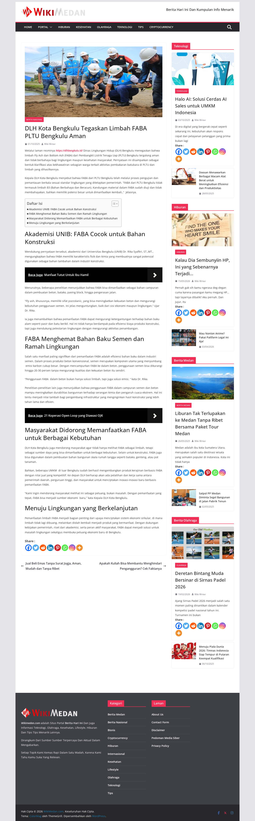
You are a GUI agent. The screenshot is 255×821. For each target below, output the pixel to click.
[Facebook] (28, 547)
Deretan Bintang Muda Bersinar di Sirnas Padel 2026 (200, 580)
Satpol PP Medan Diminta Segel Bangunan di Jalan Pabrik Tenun (214, 497)
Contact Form (160, 722)
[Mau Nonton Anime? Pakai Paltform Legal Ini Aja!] (184, 340)
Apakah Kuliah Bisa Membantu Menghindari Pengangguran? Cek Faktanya (130, 566)
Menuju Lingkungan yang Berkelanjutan (54, 223)
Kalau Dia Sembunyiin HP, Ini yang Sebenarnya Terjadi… (202, 267)
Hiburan (64, 27)
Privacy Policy (160, 746)
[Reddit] (43, 547)
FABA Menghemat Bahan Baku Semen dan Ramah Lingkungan (68, 213)
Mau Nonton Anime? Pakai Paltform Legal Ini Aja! (214, 337)
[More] (79, 547)
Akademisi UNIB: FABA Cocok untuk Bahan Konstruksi (62, 209)
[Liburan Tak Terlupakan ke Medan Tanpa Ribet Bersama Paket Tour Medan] (203, 383)
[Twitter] (35, 547)
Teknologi (124, 27)
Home (28, 27)
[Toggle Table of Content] (113, 203)
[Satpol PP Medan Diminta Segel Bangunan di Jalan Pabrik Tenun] (184, 500)
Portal (43, 27)
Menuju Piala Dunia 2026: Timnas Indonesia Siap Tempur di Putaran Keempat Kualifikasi (214, 652)
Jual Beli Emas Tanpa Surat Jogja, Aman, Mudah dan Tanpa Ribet (53, 566)
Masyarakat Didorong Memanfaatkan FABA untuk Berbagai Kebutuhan (73, 218)
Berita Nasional (34, 119)
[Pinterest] (57, 547)
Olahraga (104, 27)
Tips (141, 27)
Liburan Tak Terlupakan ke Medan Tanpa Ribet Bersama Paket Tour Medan (200, 423)
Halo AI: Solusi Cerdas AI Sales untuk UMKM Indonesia (201, 105)
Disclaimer (158, 730)
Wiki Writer (50, 144)
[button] (50, 27)
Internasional (116, 754)
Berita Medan (183, 405)
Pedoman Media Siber (166, 738)
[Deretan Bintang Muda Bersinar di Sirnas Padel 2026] (203, 543)
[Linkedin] (50, 547)
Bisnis (111, 730)
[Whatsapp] (65, 547)
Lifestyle (113, 769)
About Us (157, 714)
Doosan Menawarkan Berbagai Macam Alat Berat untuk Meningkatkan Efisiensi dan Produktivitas (213, 180)
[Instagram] (72, 547)
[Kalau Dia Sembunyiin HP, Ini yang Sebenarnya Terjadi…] (203, 230)
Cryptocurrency (161, 27)
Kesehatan (83, 27)
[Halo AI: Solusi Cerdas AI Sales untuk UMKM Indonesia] (203, 69)
